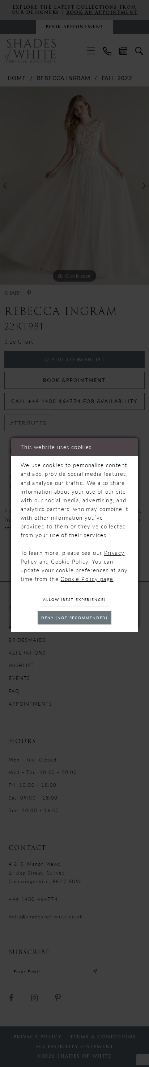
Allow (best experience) (74, 599)
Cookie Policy (69, 561)
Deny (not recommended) (74, 617)
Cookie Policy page (86, 579)
